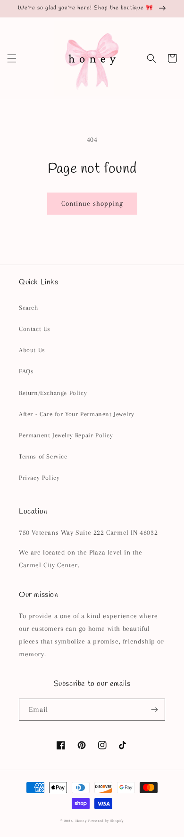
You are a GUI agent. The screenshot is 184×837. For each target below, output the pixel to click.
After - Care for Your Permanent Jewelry (76, 414)
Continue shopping (92, 203)
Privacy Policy (39, 477)
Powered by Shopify (106, 821)
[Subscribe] (154, 710)
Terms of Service (43, 456)
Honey (81, 821)
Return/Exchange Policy (53, 392)
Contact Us (34, 328)
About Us (32, 350)
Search (28, 307)
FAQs (26, 371)
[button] (11, 58)
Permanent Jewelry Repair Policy (66, 435)
